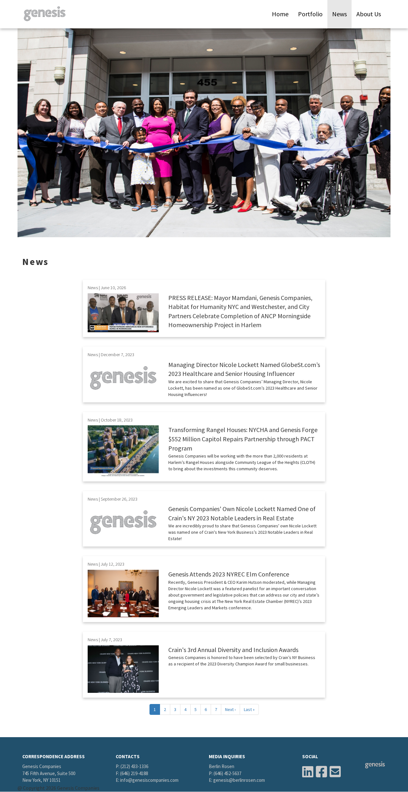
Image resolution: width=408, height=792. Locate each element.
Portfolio (310, 14)
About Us (368, 14)
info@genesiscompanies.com (149, 780)
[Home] (47, 14)
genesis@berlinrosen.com (239, 780)
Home (280, 14)
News (339, 14)
